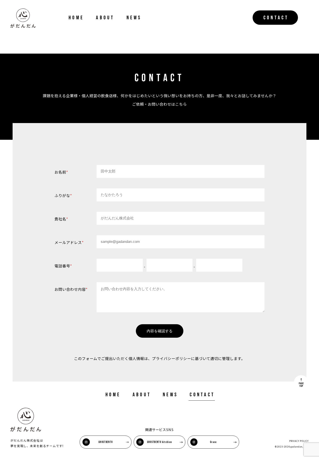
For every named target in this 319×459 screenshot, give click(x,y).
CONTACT (276, 17)
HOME (76, 17)
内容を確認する (160, 331)
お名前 (61, 172)
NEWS (134, 17)
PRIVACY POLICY (299, 441)
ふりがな (63, 195)
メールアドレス (69, 242)
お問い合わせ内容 (71, 289)
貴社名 (61, 219)
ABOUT (105, 17)
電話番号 (63, 265)
